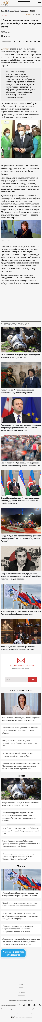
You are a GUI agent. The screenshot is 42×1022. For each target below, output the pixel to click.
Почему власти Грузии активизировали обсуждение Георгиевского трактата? (17, 391)
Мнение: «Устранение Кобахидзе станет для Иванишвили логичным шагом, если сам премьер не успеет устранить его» (21, 766)
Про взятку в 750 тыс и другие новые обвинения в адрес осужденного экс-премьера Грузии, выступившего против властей (21, 428)
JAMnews (5, 32)
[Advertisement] (21, 303)
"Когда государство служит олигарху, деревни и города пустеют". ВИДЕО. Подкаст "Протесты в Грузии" (21, 538)
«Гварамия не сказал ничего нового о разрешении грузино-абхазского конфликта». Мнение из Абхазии (17, 929)
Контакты (21, 992)
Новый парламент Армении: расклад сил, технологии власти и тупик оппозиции (18, 648)
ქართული (24, 11)
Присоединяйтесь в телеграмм (14, 953)
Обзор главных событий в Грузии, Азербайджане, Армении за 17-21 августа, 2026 (19, 743)
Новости (21, 776)
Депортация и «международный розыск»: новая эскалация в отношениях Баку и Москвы (20, 730)
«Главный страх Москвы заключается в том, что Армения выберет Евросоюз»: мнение (21, 612)
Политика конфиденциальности (21, 1000)
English (32, 11)
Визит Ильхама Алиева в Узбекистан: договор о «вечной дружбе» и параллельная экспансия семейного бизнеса (20, 501)
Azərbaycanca (14, 11)
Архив (29, 15)
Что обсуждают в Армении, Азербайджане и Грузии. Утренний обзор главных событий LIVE (20, 464)
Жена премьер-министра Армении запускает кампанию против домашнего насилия (21, 719)
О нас (21, 985)
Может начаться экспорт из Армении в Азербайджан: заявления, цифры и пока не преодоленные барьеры (20, 916)
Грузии (5, 49)
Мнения (21, 866)
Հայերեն (4, 11)
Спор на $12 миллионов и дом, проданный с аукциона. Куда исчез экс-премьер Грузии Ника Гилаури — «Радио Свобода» (21, 576)
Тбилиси (5, 36)
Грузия (4, 15)
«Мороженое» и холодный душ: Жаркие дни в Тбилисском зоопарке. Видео (20, 356)
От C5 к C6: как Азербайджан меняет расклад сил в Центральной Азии (17, 754)
